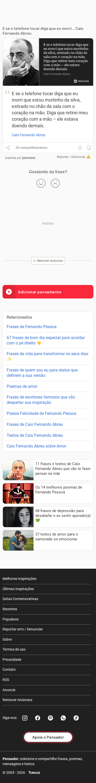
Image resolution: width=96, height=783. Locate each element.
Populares (11, 619)
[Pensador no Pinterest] (50, 718)
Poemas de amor (22, 386)
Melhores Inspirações (19, 579)
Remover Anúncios (17, 700)
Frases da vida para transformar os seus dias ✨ (47, 356)
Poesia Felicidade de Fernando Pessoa (41, 413)
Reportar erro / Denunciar (23, 629)
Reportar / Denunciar (71, 157)
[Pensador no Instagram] (25, 718)
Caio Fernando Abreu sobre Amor (36, 446)
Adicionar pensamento (39, 291)
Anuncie (9, 690)
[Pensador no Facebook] (38, 718)
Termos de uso (14, 649)
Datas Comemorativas (20, 599)
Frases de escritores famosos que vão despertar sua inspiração (41, 400)
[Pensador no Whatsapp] (63, 718)
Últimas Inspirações (18, 589)
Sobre (7, 639)
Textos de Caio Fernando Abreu (35, 435)
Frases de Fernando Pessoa (32, 326)
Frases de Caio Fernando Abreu (35, 424)
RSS (6, 680)
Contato (9, 669)
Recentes (10, 609)
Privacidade (12, 659)
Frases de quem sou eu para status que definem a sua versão (42, 373)
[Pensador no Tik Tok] (76, 718)
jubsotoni (28, 158)
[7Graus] (34, 773)
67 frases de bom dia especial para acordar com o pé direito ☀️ (46, 340)
